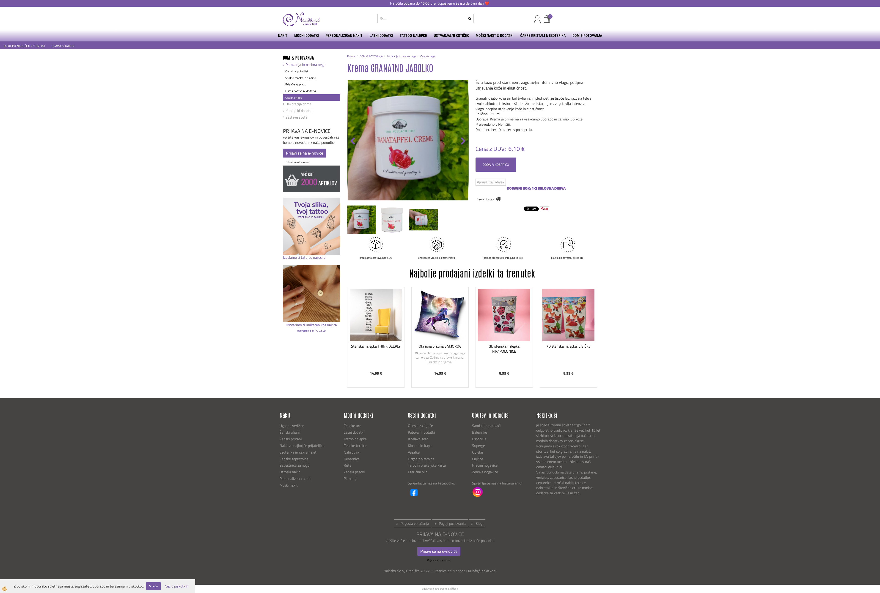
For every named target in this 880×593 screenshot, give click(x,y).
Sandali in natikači (487, 425)
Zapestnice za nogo (295, 465)
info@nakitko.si (484, 571)
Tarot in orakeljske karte (427, 465)
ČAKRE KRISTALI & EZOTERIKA (543, 35)
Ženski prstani (291, 439)
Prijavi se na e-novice (304, 153)
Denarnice (352, 459)
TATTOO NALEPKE (413, 35)
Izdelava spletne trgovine (435, 588)
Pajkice (477, 459)
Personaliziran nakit (295, 478)
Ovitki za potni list (296, 71)
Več (376, 321)
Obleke (477, 452)
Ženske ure (353, 425)
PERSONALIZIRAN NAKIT (344, 35)
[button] (463, 141)
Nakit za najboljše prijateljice (302, 445)
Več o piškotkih (176, 586)
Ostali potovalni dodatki (300, 91)
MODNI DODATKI (306, 35)
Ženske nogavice (485, 472)
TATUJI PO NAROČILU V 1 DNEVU (24, 46)
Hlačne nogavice (485, 465)
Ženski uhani (290, 432)
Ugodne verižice (292, 425)
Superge (478, 445)
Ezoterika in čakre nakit (298, 452)
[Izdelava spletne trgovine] (453, 588)
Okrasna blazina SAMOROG (440, 346)
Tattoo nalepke (355, 439)
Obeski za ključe (420, 425)
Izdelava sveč (418, 439)
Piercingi (350, 478)
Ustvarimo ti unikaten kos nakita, (312, 325)
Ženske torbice (355, 445)
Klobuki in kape (420, 445)
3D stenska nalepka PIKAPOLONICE (504, 348)
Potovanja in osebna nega (305, 64)
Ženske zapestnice (294, 459)
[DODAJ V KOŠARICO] (376, 332)
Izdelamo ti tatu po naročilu (305, 257)
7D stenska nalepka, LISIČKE (568, 346)
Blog (479, 523)
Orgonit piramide (421, 459)
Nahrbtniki (352, 452)
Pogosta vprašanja (415, 523)
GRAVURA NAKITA (63, 46)
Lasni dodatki (354, 432)
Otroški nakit (290, 472)
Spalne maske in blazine (300, 78)
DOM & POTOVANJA (587, 35)
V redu (153, 586)
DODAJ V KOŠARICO (496, 164)
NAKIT (282, 35)
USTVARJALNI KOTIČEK (451, 35)
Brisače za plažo (295, 84)
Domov (351, 56)
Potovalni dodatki (421, 432)
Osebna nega (293, 97)
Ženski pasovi (355, 472)
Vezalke (414, 452)
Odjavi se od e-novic (297, 162)
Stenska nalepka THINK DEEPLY (376, 346)
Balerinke (479, 432)
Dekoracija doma (298, 104)
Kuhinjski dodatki (299, 110)
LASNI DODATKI (381, 35)
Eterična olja (417, 472)
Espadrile (479, 439)
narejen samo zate (312, 330)
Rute (347, 465)
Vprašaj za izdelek (490, 182)
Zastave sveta (296, 117)
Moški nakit (289, 485)
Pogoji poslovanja (452, 523)
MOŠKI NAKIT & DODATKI (494, 35)
